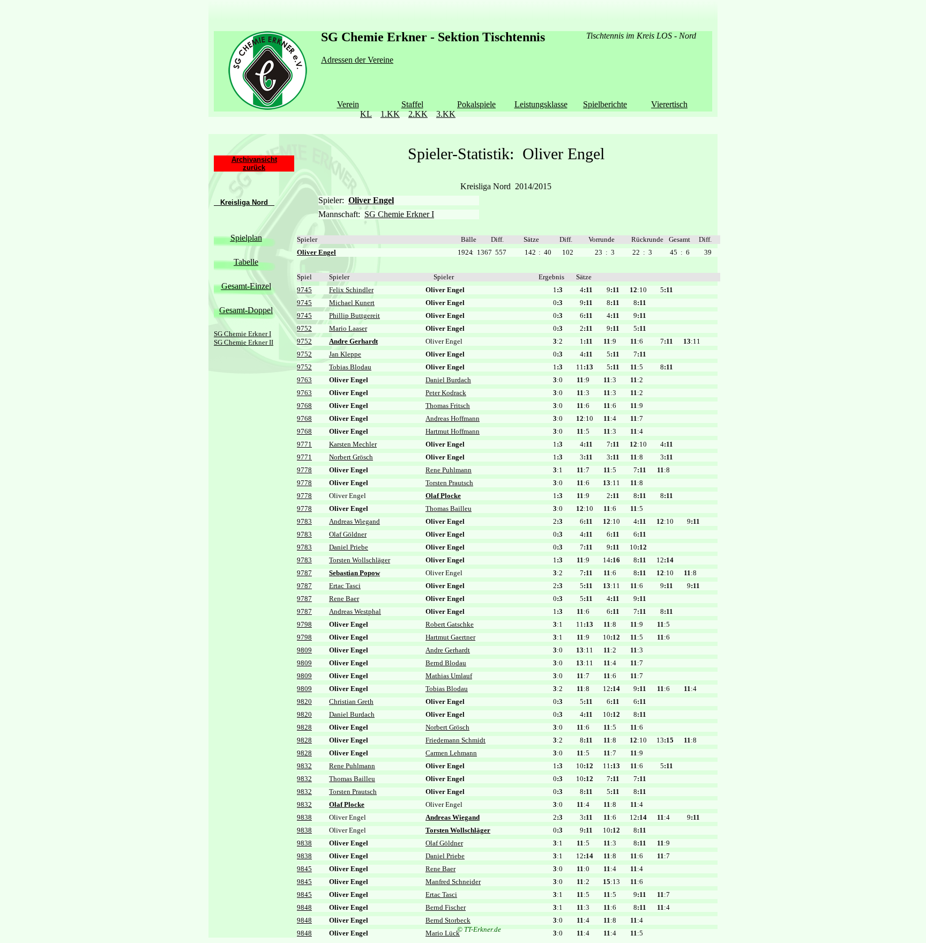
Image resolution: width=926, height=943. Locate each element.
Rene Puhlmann (448, 470)
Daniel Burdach (448, 380)
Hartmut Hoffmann (452, 431)
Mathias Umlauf (448, 676)
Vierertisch (669, 104)
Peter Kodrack (445, 393)
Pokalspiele (476, 104)
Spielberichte (605, 104)
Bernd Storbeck (448, 920)
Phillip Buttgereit (354, 315)
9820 (304, 701)
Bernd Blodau (445, 663)
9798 (304, 624)
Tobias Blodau (350, 367)
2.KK (418, 113)
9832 (304, 766)
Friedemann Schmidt (455, 740)
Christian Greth (351, 701)
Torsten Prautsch (449, 483)
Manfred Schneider (453, 882)
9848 (304, 907)
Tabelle (246, 261)
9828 (304, 727)
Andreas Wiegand (354, 521)
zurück (254, 168)
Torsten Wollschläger (359, 560)
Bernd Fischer (445, 907)
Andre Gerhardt (353, 341)
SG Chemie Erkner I (242, 334)
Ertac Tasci (345, 586)
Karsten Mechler (353, 444)
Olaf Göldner (348, 534)
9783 (304, 521)
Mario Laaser (348, 328)
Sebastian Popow (354, 573)
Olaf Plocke (443, 496)
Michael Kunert (352, 303)
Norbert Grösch (351, 457)
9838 (304, 817)
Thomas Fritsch (447, 406)
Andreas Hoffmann (452, 418)
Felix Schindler (351, 290)
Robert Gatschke (449, 624)
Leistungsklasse (540, 104)
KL (366, 113)
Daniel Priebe (348, 547)
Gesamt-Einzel (246, 286)
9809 (304, 650)
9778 (304, 470)
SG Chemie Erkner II (243, 342)
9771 (304, 444)
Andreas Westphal (355, 611)
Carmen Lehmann (451, 753)
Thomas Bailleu (448, 508)
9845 (304, 869)
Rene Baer (344, 599)
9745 (304, 290)
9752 (304, 328)
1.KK (390, 113)
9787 (304, 573)
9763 (304, 380)
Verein (348, 104)
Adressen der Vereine (357, 59)
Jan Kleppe (345, 354)
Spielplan (246, 237)
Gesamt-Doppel (246, 310)
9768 (304, 406)
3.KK (445, 113)
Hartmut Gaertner (450, 637)
